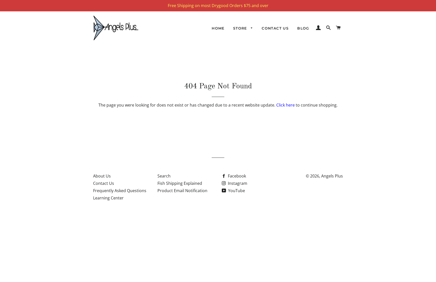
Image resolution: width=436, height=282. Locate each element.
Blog (303, 28)
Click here (285, 105)
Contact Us (275, 28)
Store (240, 28)
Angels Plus (332, 176)
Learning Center (108, 198)
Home (218, 28)
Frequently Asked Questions (119, 190)
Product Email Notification (182, 190)
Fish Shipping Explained (179, 183)
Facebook (236, 176)
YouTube (236, 190)
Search (164, 176)
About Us (102, 176)
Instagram (237, 183)
